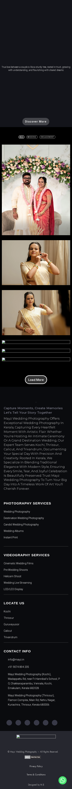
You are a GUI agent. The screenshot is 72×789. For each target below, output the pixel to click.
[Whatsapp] (63, 780)
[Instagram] (18, 722)
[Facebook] (9, 722)
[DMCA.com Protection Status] (33, 757)
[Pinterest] (36, 722)
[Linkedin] (54, 722)
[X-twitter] (45, 722)
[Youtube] (27, 722)
